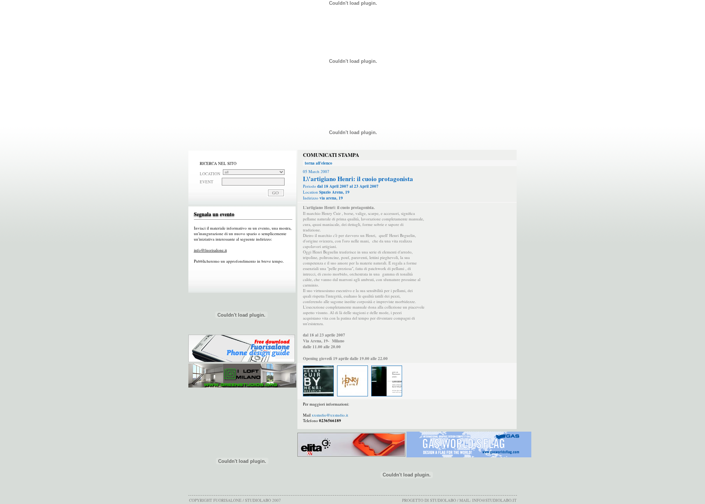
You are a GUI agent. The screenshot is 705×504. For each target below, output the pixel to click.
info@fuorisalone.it (210, 250)
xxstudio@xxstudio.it (330, 415)
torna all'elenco (318, 163)
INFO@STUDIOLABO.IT (494, 500)
